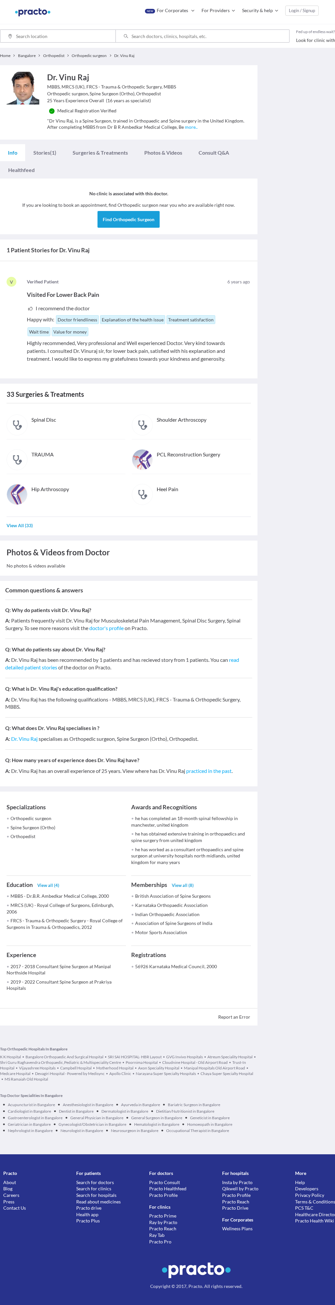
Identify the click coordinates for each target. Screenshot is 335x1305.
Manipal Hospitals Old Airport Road (214, 1067)
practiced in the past (209, 771)
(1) (44, 152)
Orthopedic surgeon (30, 818)
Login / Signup (302, 10)
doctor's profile (106, 628)
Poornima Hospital (142, 1062)
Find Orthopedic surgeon (128, 219)
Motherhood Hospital (114, 1067)
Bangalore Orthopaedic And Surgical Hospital (64, 1056)
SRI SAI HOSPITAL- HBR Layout (135, 1056)
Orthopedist (22, 836)
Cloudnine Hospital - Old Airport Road (195, 1062)
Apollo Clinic (120, 1073)
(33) (20, 525)
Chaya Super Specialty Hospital (227, 1073)
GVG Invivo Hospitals (184, 1056)
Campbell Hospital (76, 1067)
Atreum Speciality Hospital (230, 1056)
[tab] (12, 152)
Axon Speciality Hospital (158, 1067)
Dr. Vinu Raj (24, 739)
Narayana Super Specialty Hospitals (166, 1073)
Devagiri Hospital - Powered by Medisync (70, 1073)
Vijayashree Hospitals (37, 1067)
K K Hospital (10, 1056)
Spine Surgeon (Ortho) (32, 827)
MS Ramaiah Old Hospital (26, 1079)
